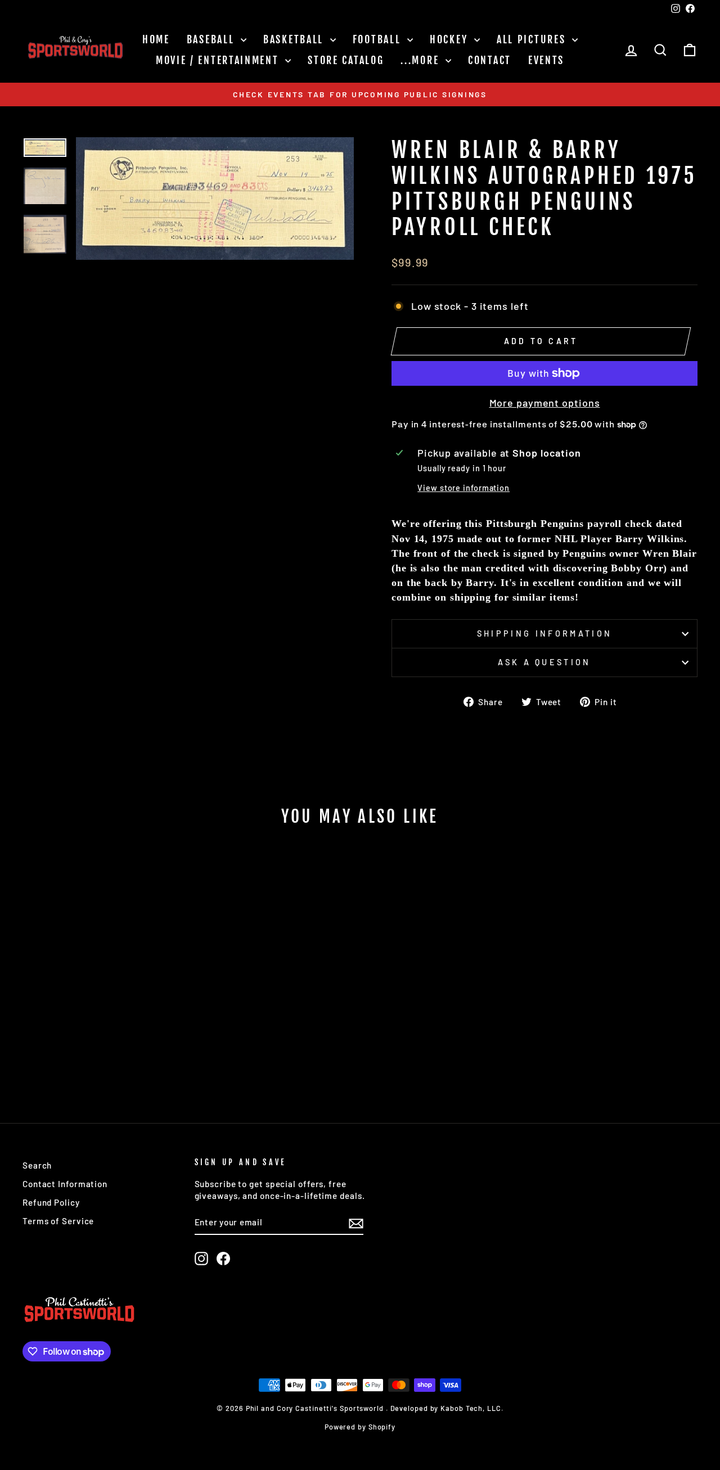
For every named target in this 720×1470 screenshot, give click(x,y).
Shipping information (544, 633)
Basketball (295, 39)
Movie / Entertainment (219, 60)
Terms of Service (58, 1221)
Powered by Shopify (360, 1426)
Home (156, 39)
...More (421, 60)
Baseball (212, 39)
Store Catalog (346, 60)
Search (37, 1165)
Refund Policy (51, 1202)
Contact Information (64, 1184)
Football (378, 39)
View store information (463, 488)
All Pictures (533, 39)
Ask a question (544, 662)
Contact (489, 60)
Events (546, 60)
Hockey (450, 39)
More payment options (544, 402)
